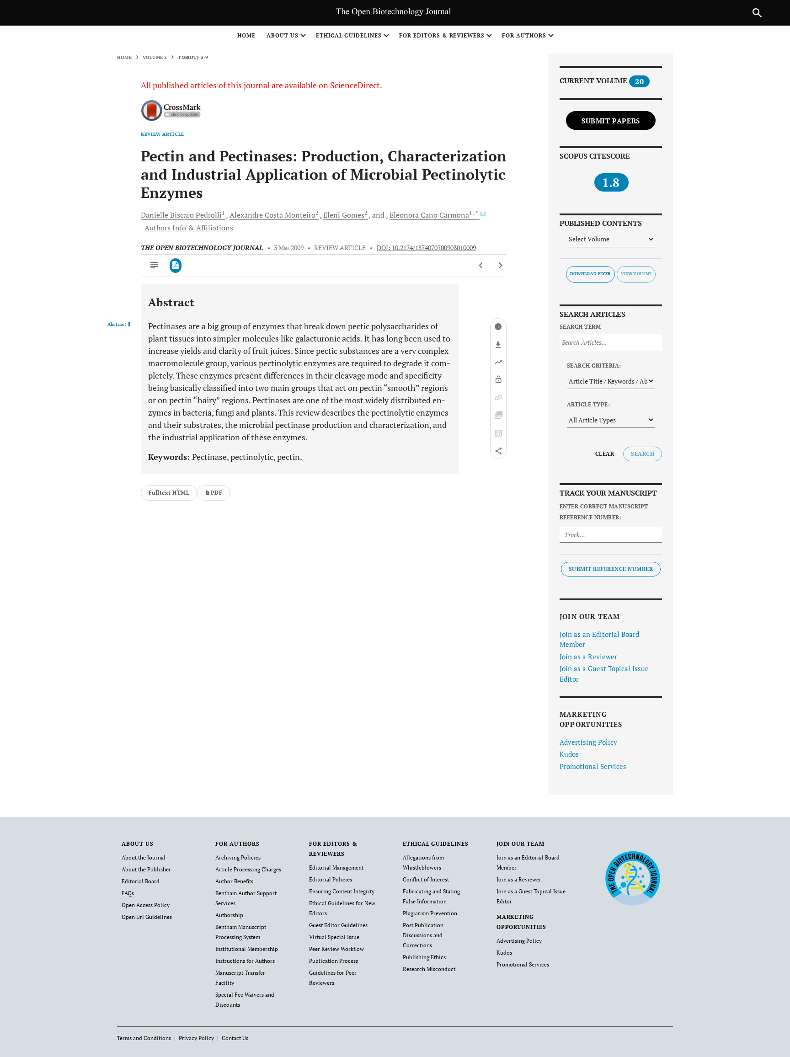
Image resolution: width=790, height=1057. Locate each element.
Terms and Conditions (144, 1038)
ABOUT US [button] (283, 35)
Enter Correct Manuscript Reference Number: (604, 512)
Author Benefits (234, 881)
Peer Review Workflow (336, 948)
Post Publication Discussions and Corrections (423, 935)
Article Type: (588, 404)
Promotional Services (593, 766)
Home (246, 35)
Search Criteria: (594, 365)
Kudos (569, 753)
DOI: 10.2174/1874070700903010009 (426, 248)
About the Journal (143, 857)
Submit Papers (611, 120)
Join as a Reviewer (588, 656)
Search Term (580, 326)
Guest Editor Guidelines (338, 925)
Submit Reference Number (611, 569)
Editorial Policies (330, 879)
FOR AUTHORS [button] (524, 35)
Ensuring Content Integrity (341, 891)
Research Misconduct (429, 969)
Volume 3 (155, 57)
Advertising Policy (588, 742)
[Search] (757, 12)
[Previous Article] (481, 265)
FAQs (128, 893)
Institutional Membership (246, 948)
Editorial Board (141, 881)
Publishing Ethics (424, 957)
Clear (604, 453)
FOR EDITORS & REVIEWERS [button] (442, 35)
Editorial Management (336, 867)
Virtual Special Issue (334, 937)
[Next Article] (500, 265)
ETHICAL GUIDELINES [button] (349, 35)
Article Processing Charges (248, 869)
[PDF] (176, 265)
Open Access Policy (146, 905)
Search (642, 453)
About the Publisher (146, 869)
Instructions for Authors (245, 960)
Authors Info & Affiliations (188, 228)
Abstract (116, 324)
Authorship (229, 915)
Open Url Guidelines (147, 916)
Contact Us (235, 1038)
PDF (216, 492)
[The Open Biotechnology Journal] (632, 878)
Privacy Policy (196, 1038)
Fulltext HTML (169, 492)
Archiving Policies (238, 857)
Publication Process (333, 960)
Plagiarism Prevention (430, 913)
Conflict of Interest (426, 879)
